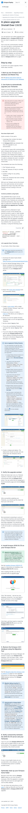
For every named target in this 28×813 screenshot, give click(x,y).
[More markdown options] (14, 29)
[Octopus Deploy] (7, 2)
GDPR (7, 807)
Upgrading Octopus (18, 12)
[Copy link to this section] (13, 63)
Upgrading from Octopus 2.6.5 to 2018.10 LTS (13, 17)
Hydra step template (14, 289)
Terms (11, 807)
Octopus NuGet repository (11, 705)
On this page (5, 6)
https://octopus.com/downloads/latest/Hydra (15, 261)
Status (15, 807)
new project (11, 306)
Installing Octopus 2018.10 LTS (14, 565)
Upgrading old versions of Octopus (10, 15)
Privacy (3, 807)
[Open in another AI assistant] (12, 32)
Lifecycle (5, 313)
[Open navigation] (24, 2)
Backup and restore (11, 77)
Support (20, 807)
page (2, 787)
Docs (2, 12)
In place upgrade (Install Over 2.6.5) (11, 19)
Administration (8, 12)
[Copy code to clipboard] (23, 228)
